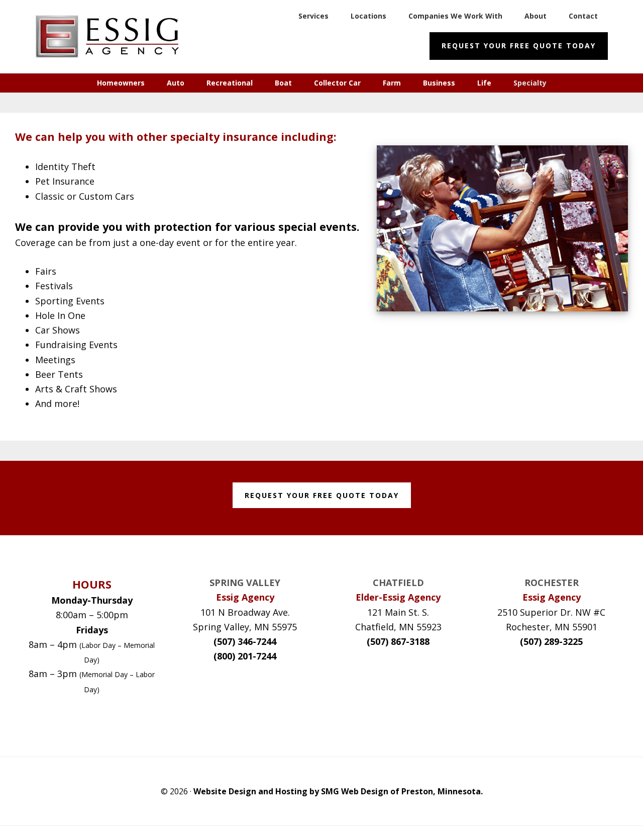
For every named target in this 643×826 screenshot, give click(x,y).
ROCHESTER (551, 582)
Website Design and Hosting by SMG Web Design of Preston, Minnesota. (338, 791)
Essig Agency (110, 36)
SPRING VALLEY (244, 582)
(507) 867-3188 (398, 641)
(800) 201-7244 (244, 656)
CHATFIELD (398, 582)
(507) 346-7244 (244, 641)
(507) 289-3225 (551, 641)
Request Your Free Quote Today (519, 45)
